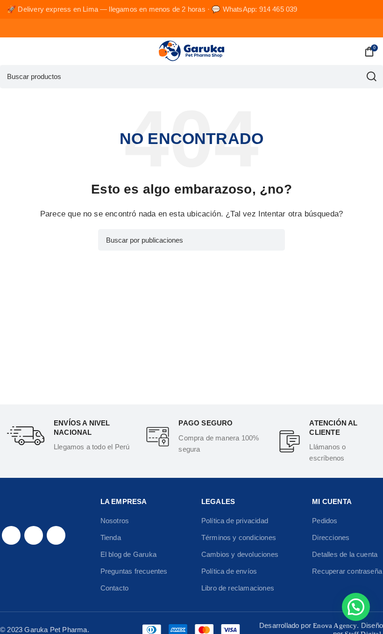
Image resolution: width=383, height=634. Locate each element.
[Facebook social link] (11, 535)
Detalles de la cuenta (344, 554)
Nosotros (114, 521)
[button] (356, 607)
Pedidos (324, 521)
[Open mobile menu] (10, 51)
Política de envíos (229, 571)
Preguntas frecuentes (134, 571)
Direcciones (330, 537)
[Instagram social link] (33, 535)
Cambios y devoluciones (239, 554)
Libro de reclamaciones (237, 588)
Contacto (114, 588)
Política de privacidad (234, 521)
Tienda (110, 537)
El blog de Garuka (128, 554)
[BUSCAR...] (371, 76)
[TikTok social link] (56, 535)
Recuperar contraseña (347, 571)
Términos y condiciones (238, 537)
